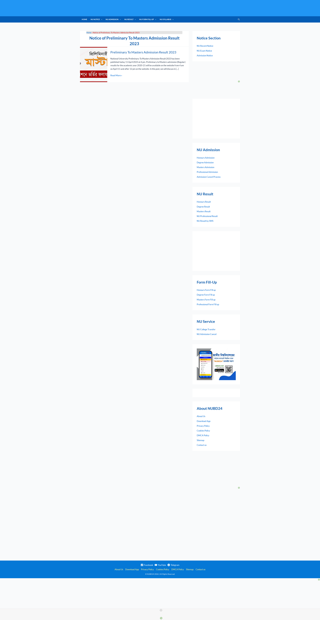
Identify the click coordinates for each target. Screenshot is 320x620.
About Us (201, 416)
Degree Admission (205, 162)
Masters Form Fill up (206, 299)
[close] (161, 610)
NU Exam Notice (204, 50)
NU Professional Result (207, 216)
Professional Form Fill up (208, 304)
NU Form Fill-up (146, 19)
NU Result (129, 19)
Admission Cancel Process (208, 177)
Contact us (201, 445)
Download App (203, 421)
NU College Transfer (206, 329)
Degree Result (203, 206)
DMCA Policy (203, 435)
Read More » (116, 75)
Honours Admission (205, 157)
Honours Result (204, 201)
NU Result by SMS (205, 221)
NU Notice (95, 19)
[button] (101, 19)
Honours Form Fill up (206, 290)
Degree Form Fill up (206, 294)
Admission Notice (205, 55)
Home (84, 19)
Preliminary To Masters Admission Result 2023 (143, 52)
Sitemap (200, 440)
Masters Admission (205, 167)
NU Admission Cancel (206, 334)
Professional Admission (207, 172)
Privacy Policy (203, 426)
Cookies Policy (203, 430)
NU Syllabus (165, 19)
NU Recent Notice (205, 46)
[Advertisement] (216, 118)
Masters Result (203, 211)
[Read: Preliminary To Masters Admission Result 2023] (93, 64)
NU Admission (112, 19)
